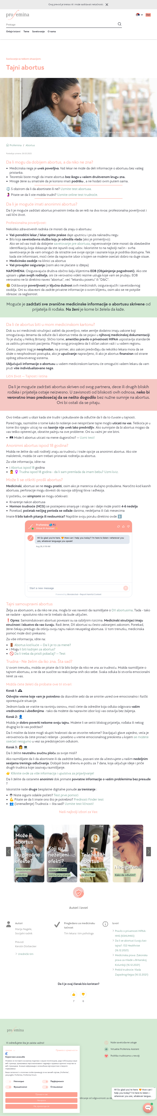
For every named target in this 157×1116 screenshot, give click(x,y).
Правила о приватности (66, 1050)
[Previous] (8, 851)
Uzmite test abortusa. (76, 189)
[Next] (148, 851)
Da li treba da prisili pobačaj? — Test (39, 654)
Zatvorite (107, 4)
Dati (148, 15)
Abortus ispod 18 (22, 468)
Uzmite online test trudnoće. (77, 195)
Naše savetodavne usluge (124, 1042)
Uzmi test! (87, 438)
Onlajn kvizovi (13, 31)
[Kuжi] (17, 15)
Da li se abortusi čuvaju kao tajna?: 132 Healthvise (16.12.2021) (130, 946)
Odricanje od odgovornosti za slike (96, 1098)
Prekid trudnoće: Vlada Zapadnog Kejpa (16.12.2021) (131, 972)
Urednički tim (25, 954)
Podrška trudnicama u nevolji (125, 1055)
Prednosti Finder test (89, 799)
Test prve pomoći (66, 795)
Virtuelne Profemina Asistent (125, 1049)
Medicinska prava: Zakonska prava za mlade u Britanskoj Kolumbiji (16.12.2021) (131, 961)
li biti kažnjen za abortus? (37, 649)
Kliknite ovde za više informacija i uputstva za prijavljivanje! (52, 773)
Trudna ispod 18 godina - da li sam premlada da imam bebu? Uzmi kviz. (69, 472)
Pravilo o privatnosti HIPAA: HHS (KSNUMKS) (130, 933)
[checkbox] (8, 1081)
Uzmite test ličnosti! (79, 804)
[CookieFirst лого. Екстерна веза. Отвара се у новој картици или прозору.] (6, 1053)
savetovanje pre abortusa (72, 244)
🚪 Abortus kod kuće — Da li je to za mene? (40, 645)
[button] (10, 1050)
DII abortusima (122, 610)
